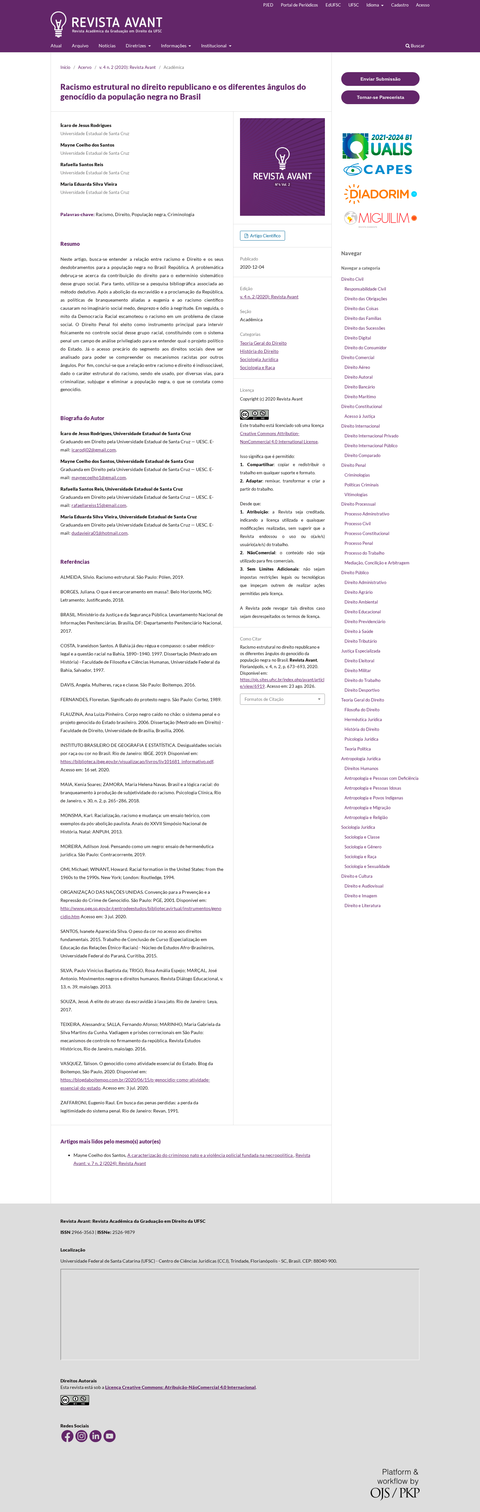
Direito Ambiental (361, 602)
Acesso (422, 5)
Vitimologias (356, 494)
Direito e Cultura (357, 876)
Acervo (84, 67)
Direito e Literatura (362, 905)
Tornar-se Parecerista (380, 97)
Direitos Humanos (361, 768)
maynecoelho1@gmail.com (99, 477)
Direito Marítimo (360, 396)
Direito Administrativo (365, 582)
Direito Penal (353, 465)
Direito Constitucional (361, 406)
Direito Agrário (358, 592)
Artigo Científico (264, 235)
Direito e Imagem (360, 895)
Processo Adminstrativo (366, 513)
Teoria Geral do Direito (263, 343)
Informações (174, 45)
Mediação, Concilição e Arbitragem (376, 562)
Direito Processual (358, 504)
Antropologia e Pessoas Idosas (372, 788)
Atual (56, 45)
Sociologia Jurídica (259, 359)
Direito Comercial (357, 357)
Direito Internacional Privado (371, 435)
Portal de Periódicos (299, 5)
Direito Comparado (362, 455)
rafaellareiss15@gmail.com (99, 505)
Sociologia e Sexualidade (367, 866)
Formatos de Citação (264, 699)
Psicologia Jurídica (361, 739)
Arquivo (80, 45)
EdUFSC (333, 5)
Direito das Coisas (361, 308)
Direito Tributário (360, 641)
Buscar (417, 45)
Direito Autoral (358, 377)
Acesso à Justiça (359, 416)
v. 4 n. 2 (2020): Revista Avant (127, 67)
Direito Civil (352, 279)
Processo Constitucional (366, 533)
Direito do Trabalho (362, 680)
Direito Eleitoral (359, 660)
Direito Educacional (362, 611)
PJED (268, 5)
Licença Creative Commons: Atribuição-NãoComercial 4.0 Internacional (180, 1387)
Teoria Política (357, 748)
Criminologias (357, 475)
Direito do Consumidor (365, 347)
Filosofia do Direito (361, 709)
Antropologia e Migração (367, 807)
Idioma (373, 5)
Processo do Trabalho (364, 553)
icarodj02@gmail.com (94, 449)
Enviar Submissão (380, 79)
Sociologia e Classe (362, 837)
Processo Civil (357, 523)
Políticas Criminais (361, 484)
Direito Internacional (360, 426)
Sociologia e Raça (257, 367)
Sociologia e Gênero (362, 846)
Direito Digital (357, 337)
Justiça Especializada (360, 651)
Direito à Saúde (358, 631)
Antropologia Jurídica (361, 758)
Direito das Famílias (362, 318)
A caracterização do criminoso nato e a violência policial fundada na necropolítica (210, 1155)
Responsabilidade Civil (365, 288)
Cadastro (399, 5)
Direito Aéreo (357, 367)
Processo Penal (358, 543)
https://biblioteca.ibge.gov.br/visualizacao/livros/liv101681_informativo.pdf (136, 761)
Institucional (214, 45)
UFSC (353, 5)
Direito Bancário (359, 386)
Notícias (107, 45)
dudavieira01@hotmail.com (100, 533)
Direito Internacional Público (370, 445)
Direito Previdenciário (364, 621)
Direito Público (355, 572)
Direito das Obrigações (365, 298)
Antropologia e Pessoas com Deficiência (381, 778)
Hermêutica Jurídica (363, 719)
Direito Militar (357, 670)
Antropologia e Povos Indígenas (373, 797)
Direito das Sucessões (364, 328)
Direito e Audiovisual (363, 886)
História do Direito (259, 351)
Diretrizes (136, 45)
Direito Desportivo (361, 690)
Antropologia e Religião (366, 817)
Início (65, 67)
